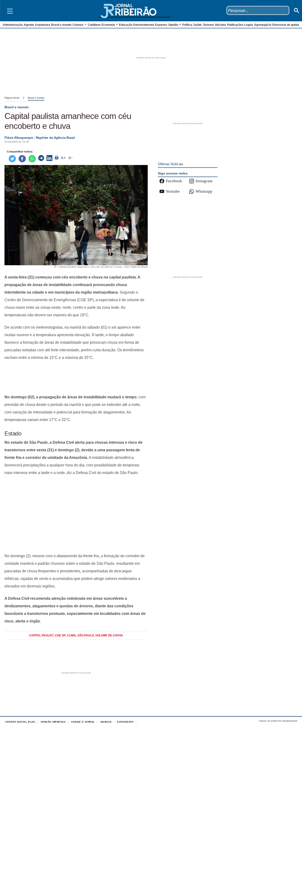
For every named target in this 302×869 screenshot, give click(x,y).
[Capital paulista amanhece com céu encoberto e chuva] (41, 158)
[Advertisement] (76, 377)
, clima (71, 635)
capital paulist (41, 635)
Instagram (204, 181)
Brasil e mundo (36, 97)
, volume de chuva (108, 635)
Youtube (173, 191)
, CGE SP (60, 635)
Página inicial (11, 97)
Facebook (174, 181)
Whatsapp (204, 191)
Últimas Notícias (170, 164)
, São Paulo (85, 635)
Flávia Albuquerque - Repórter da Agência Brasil (39, 137)
